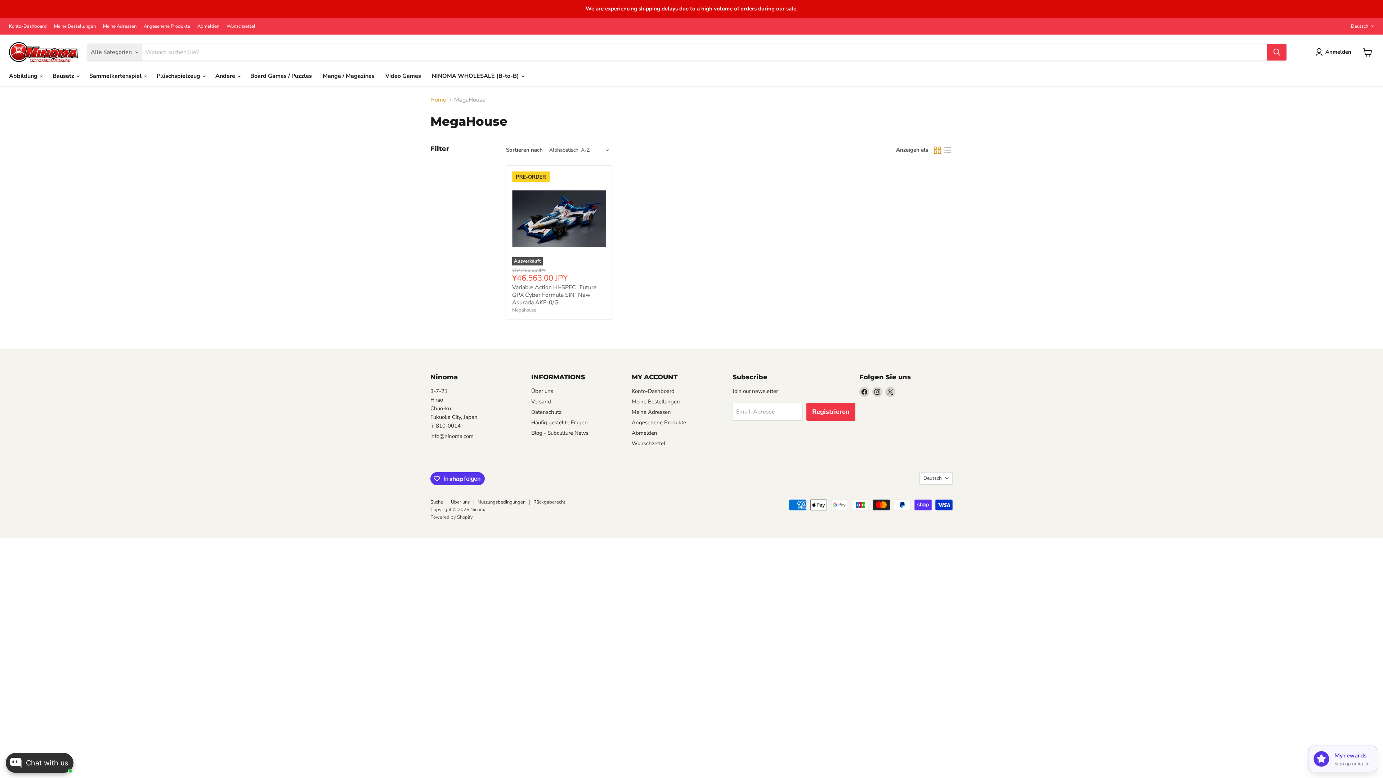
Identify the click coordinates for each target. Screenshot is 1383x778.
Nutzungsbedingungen (501, 502)
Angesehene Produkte (167, 26)
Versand (541, 401)
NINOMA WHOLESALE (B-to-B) (476, 76)
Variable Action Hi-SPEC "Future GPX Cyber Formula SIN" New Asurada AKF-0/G (554, 295)
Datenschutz (546, 412)
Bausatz (64, 76)
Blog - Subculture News (559, 433)
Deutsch (1359, 26)
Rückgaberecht (549, 502)
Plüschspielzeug (179, 76)
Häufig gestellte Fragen (559, 422)
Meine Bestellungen (75, 26)
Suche (436, 502)
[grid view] (937, 150)
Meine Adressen (119, 26)
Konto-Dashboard (28, 26)
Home (438, 100)
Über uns (542, 391)
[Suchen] (1276, 52)
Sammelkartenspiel (116, 76)
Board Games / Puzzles (281, 76)
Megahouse (524, 310)
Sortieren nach (524, 150)
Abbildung (24, 76)
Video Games (403, 76)
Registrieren (831, 411)
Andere (226, 76)
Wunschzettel (241, 26)
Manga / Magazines (349, 76)
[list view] (948, 150)
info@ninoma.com (452, 436)
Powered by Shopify (451, 517)
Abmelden (208, 26)
